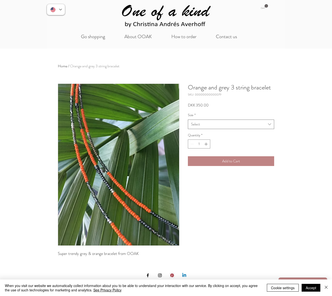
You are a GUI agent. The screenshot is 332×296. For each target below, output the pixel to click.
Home (62, 66)
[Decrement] (192, 144)
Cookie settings (283, 287)
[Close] (326, 287)
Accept (311, 287)
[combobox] (231, 124)
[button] (264, 6)
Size (192, 115)
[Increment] (206, 144)
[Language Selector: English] (56, 9)
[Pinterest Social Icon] (172, 275)
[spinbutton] (199, 144)
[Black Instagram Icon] (159, 275)
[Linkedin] (184, 275)
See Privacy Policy (107, 289)
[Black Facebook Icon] (147, 275)
